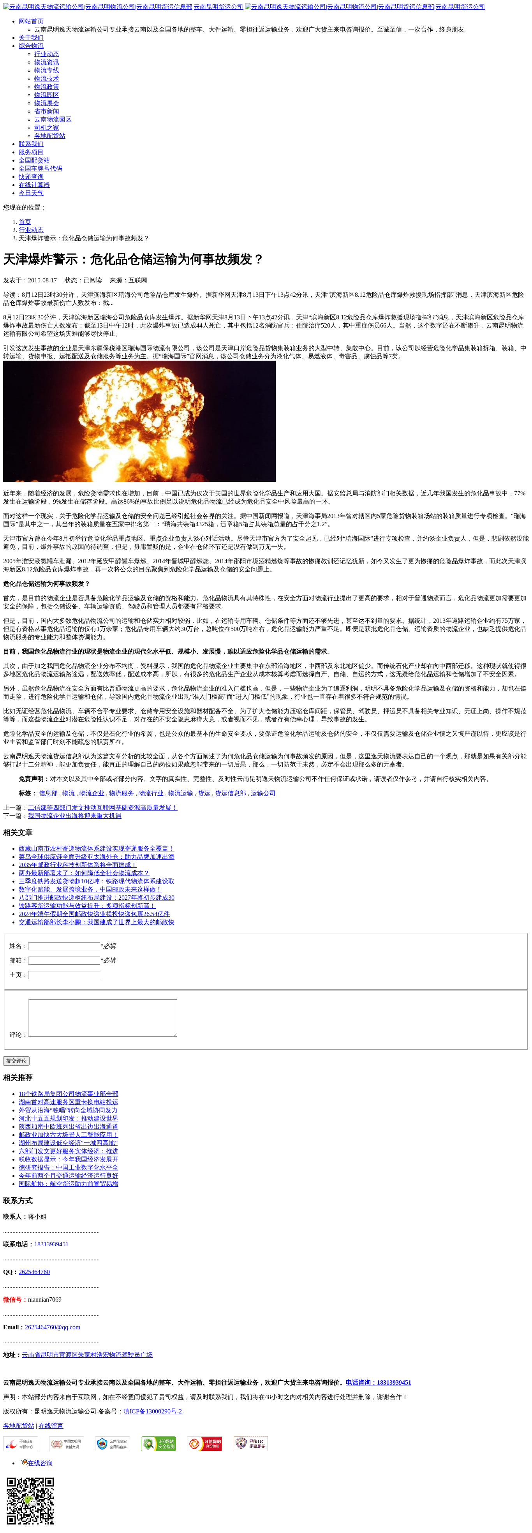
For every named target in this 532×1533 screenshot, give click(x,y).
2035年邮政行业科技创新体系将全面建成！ (78, 865)
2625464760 (34, 1272)
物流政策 (46, 86)
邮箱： (18, 960)
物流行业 (151, 793)
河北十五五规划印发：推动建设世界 (68, 1118)
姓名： (18, 946)
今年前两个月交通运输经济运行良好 (68, 1175)
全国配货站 (34, 160)
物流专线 (46, 70)
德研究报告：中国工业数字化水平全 (68, 1167)
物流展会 (46, 103)
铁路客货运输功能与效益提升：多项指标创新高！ (87, 905)
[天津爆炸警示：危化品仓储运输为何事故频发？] (139, 479)
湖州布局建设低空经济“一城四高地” (68, 1143)
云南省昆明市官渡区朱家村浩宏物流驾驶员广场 (87, 1355)
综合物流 (31, 45)
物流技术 (46, 78)
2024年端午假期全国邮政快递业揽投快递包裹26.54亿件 (94, 914)
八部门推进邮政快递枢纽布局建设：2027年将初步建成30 (96, 897)
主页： (18, 974)
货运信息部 (230, 793)
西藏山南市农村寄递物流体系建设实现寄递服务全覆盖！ (96, 848)
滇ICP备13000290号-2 (152, 1411)
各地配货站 (49, 135)
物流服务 (121, 793)
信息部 (48, 793)
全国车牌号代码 (40, 168)
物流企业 (91, 793)
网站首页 (31, 21)
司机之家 (46, 127)
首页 (25, 221)
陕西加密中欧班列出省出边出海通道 (68, 1126)
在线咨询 (40, 1463)
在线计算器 (34, 184)
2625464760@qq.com (52, 1327)
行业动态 (46, 54)
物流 (68, 793)
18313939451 (51, 1244)
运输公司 (263, 793)
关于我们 (31, 37)
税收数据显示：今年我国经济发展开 (68, 1159)
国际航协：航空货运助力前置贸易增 (68, 1184)
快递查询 (31, 176)
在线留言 (51, 1425)
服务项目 (31, 152)
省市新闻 (46, 111)
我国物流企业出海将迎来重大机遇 (75, 815)
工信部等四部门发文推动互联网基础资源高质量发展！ (103, 807)
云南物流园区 (53, 119)
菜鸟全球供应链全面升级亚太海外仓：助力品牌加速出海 (96, 856)
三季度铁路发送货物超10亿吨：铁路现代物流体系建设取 (96, 881)
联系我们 (31, 144)
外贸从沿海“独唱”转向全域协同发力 (68, 1110)
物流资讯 (46, 62)
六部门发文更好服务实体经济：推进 (68, 1151)
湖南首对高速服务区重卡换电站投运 (68, 1102)
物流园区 (46, 95)
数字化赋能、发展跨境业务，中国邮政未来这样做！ (90, 889)
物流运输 (180, 793)
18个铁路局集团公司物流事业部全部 (68, 1094)
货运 (204, 793)
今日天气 (31, 193)
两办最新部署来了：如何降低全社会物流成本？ (84, 873)
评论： (18, 1034)
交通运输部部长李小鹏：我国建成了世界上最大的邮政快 (96, 922)
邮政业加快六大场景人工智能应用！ (68, 1134)
